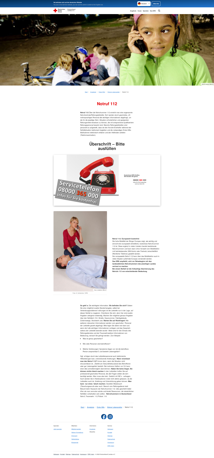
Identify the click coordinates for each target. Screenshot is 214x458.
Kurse (140, 11)
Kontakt (110, 432)
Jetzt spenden (58, 429)
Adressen (110, 429)
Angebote (133, 11)
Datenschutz (111, 439)
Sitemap (110, 436)
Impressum (111, 442)
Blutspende (74, 442)
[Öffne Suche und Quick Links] (159, 10)
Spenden (146, 11)
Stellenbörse (75, 439)
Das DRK (153, 11)
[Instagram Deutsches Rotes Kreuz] (110, 416)
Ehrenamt (74, 436)
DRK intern (111, 446)
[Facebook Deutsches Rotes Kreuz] (103, 416)
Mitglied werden (76, 429)
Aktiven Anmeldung (77, 432)
